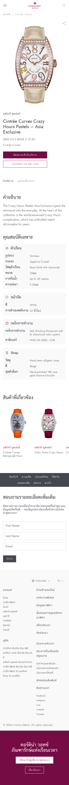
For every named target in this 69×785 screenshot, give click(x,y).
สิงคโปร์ (13, 477)
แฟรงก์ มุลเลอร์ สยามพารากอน (17, 662)
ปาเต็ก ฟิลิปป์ (9, 602)
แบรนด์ (7, 590)
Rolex (5, 597)
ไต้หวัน (56, 477)
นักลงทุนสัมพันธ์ (46, 680)
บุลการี (6, 616)
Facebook (41, 695)
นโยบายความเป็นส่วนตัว (47, 668)
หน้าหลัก (7, 14)
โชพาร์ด (6, 625)
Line (38, 705)
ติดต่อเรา (42, 633)
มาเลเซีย (26, 477)
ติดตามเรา (42, 688)
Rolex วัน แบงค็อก (11, 676)
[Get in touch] (61, 777)
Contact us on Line (25, 164)
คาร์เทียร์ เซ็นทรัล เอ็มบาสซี (15, 648)
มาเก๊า (48, 483)
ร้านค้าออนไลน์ (45, 590)
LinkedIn (40, 709)
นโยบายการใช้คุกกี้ (44, 672)
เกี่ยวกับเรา (43, 625)
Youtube (40, 714)
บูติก (6, 641)
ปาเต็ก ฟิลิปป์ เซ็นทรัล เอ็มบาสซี (17, 666)
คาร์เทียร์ (7, 620)
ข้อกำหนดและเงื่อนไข (45, 663)
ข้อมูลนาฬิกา (44, 605)
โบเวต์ (5, 607)
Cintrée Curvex (23, 14)
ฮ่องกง (37, 483)
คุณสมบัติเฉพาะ (26, 181)
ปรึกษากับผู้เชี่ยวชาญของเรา (34, 760)
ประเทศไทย (41, 477)
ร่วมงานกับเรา (45, 644)
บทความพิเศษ (45, 598)
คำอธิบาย (8, 181)
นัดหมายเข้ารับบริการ (25, 155)
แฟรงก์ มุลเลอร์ (10, 611)
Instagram (40, 700)
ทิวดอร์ (6, 630)
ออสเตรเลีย (23, 483)
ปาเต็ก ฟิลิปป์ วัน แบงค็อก (15, 671)
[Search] (64, 5)
